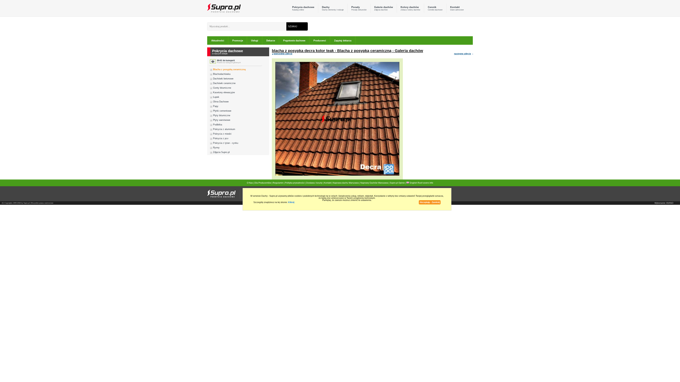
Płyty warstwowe (221, 120)
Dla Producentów (262, 183)
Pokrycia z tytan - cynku (225, 143)
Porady (359, 8)
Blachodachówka (221, 74)
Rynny (216, 147)
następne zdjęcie (462, 54)
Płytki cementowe (222, 110)
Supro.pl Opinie (397, 183)
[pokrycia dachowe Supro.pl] (224, 8)
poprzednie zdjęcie (283, 54)
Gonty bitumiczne (222, 87)
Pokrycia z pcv (220, 138)
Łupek (216, 97)
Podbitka (217, 124)
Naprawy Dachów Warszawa (374, 183)
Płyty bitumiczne (221, 115)
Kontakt (457, 8)
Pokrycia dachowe (303, 8)
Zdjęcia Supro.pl (221, 152)
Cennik (435, 8)
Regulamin (278, 183)
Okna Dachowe (221, 101)
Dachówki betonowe (223, 78)
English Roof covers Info (421, 183)
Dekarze (270, 40)
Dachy (333, 8)
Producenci (319, 40)
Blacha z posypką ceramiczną (229, 69)
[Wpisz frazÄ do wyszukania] (246, 26)
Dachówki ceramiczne (224, 83)
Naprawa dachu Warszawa (346, 183)
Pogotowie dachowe (294, 40)
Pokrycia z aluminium (224, 129)
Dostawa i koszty (314, 183)
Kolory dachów (410, 8)
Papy (215, 106)
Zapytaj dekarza (342, 40)
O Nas (250, 183)
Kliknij (291, 202)
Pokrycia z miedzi (222, 133)
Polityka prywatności (295, 183)
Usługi (254, 40)
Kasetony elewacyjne (224, 92)
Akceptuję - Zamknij (430, 202)
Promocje (237, 40)
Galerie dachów (383, 8)
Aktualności (217, 40)
